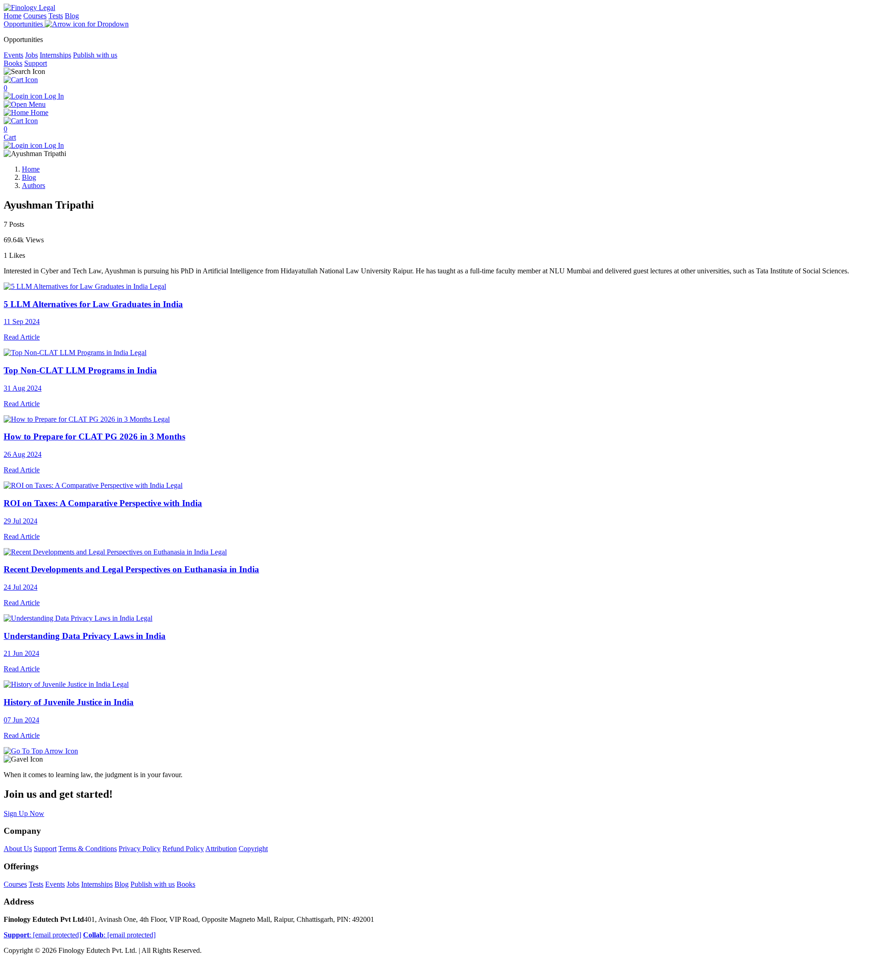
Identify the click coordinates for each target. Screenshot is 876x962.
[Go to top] (41, 751)
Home (12, 16)
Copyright (253, 848)
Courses (35, 16)
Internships (55, 55)
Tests (55, 16)
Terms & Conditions (87, 848)
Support (35, 63)
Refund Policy (183, 848)
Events (13, 55)
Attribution (221, 848)
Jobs (31, 55)
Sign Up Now (24, 813)
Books (13, 63)
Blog (72, 16)
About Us (18, 848)
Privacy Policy (140, 848)
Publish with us (95, 55)
